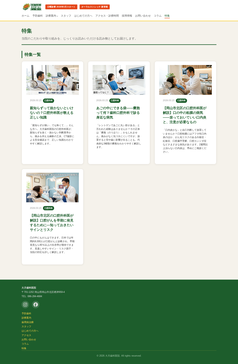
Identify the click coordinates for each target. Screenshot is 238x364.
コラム (158, 15)
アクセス (26, 335)
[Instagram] (25, 304)
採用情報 (127, 15)
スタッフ (66, 15)
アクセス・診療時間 (107, 15)
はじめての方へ (83, 15)
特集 (167, 15)
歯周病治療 (28, 322)
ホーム (25, 15)
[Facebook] (35, 304)
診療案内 (51, 15)
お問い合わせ (143, 15)
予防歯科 (37, 15)
